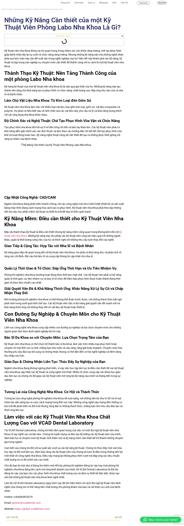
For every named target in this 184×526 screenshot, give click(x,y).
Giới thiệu (79, 2)
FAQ (114, 2)
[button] (122, 36)
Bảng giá (103, 2)
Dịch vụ (91, 2)
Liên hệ (124, 2)
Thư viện (9, 9)
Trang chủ (65, 2)
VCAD (3, 9)
